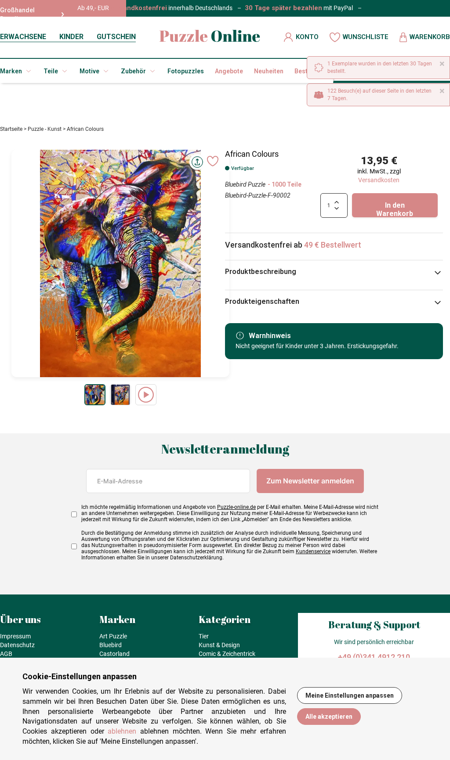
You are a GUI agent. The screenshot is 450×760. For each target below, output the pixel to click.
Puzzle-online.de (236, 507)
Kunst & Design (219, 644)
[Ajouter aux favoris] (212, 161)
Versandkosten (378, 180)
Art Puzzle (113, 636)
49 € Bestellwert (332, 244)
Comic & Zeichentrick (227, 653)
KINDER (71, 36)
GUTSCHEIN (116, 36)
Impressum (15, 636)
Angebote (229, 71)
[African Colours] (94, 394)
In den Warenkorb (394, 209)
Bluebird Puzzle (245, 184)
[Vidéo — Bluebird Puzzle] (145, 394)
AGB (6, 653)
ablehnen (122, 731)
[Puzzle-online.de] (210, 37)
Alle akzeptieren (328, 716)
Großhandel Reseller (17, 14)
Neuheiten (268, 71)
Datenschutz (17, 644)
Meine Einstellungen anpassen (349, 695)
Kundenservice (313, 551)
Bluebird (110, 644)
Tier (204, 636)
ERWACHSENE (23, 36)
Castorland (114, 653)
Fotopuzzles (185, 71)
